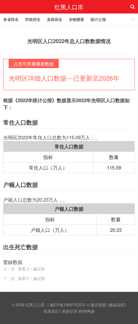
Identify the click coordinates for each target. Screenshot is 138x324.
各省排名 (11, 19)
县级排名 (54, 19)
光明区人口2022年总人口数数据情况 (69, 41)
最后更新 (98, 304)
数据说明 (117, 304)
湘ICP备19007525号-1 (69, 304)
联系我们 (51, 311)
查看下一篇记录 (31, 278)
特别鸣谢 (87, 311)
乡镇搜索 (76, 19)
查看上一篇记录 (31, 268)
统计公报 (98, 19)
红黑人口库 (69, 7)
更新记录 (69, 311)
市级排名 (32, 19)
